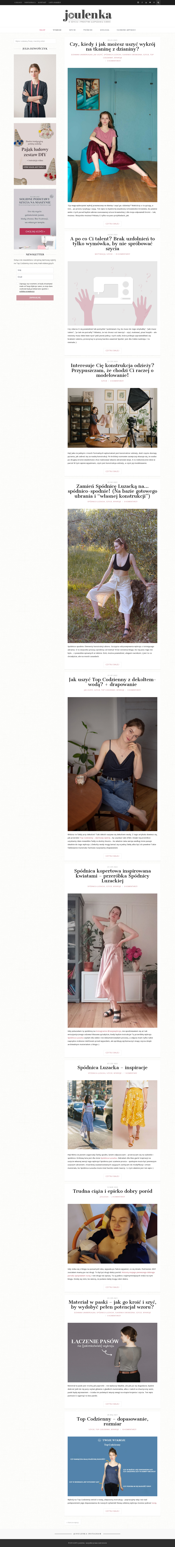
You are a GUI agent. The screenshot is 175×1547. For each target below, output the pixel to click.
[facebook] (142, 2)
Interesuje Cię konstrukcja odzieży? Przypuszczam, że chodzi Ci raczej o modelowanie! (112, 370)
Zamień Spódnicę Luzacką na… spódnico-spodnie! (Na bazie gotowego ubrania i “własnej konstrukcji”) (112, 491)
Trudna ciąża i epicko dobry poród (112, 1191)
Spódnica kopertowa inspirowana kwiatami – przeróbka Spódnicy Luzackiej (112, 876)
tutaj (154, 1503)
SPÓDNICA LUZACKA (112, 54)
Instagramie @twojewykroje (108, 1031)
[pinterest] (154, 2)
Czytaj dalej (112, 224)
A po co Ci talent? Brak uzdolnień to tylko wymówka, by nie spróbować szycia (112, 243)
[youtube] (146, 2)
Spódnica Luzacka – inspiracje (112, 1067)
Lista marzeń (55, 2)
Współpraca (29, 2)
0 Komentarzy (114, 61)
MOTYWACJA (100, 254)
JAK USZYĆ (98, 54)
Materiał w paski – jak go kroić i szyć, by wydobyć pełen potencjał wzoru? (112, 1304)
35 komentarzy (123, 254)
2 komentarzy (118, 1197)
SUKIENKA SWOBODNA (132, 54)
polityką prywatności (26, 291)
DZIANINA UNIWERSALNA (82, 54)
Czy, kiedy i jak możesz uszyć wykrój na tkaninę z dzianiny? (112, 46)
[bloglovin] (150, 2)
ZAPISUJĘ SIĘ (34, 298)
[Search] (158, 2)
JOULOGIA (104, 1197)
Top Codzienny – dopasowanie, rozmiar (112, 1421)
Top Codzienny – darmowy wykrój (95, 838)
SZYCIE (146, 54)
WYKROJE (57, 30)
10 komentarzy (129, 1429)
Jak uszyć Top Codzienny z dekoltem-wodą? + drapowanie (112, 682)
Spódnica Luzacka (76, 1038)
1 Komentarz (131, 1073)
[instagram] (138, 2)
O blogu (18, 2)
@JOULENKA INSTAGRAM (87, 1534)
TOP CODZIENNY (108, 690)
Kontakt (42, 2)
